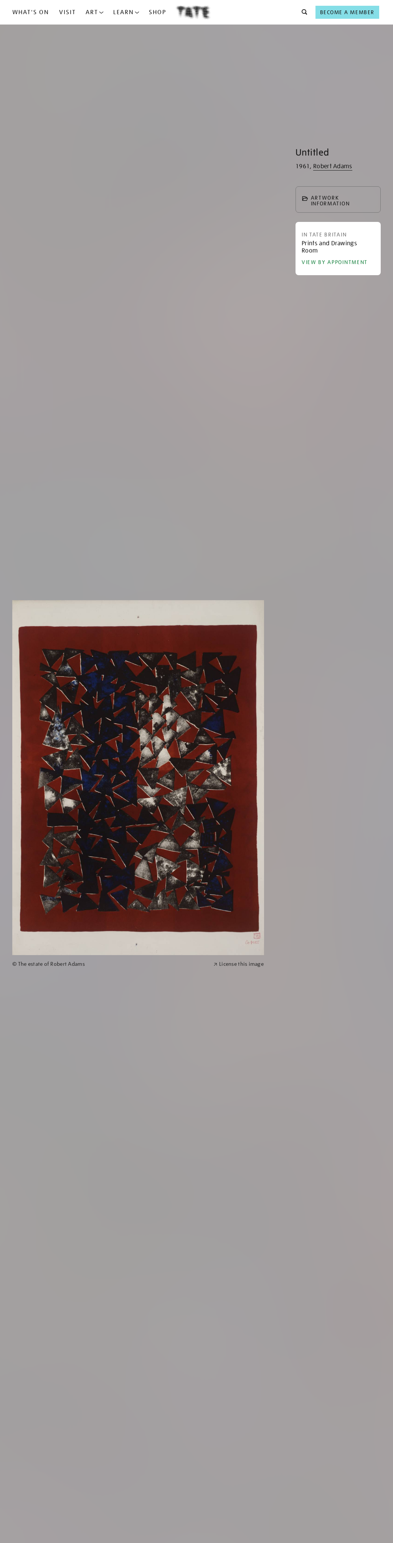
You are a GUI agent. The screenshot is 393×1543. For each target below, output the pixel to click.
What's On (30, 12)
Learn (123, 12)
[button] (302, 12)
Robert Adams (332, 166)
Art (92, 12)
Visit (67, 12)
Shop (157, 12)
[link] (109, 964)
